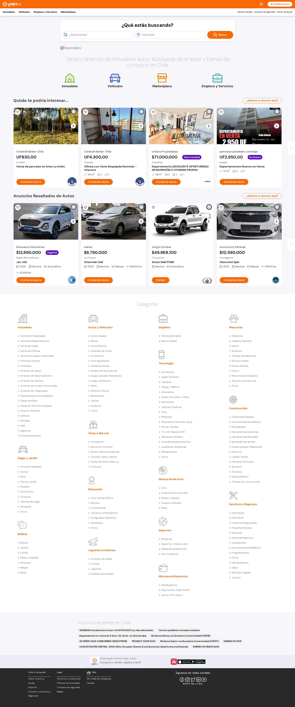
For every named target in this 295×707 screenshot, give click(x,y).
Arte (163, 488)
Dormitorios (27, 491)
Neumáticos (97, 395)
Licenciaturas (98, 507)
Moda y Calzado (29, 557)
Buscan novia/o (240, 360)
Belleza (22, 534)
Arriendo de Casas (30, 370)
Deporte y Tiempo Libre (174, 544)
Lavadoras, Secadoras (173, 446)
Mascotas (236, 327)
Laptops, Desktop (171, 407)
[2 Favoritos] (18, 112)
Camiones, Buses (100, 366)
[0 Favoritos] (85, 112)
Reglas (60, 691)
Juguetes (96, 568)
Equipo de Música (101, 380)
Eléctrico (237, 451)
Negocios (25, 430)
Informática (167, 392)
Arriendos (25, 366)
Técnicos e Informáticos (104, 512)
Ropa (23, 572)
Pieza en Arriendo (30, 410)
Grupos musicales (171, 502)
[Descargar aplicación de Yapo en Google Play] (198, 661)
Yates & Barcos (98, 433)
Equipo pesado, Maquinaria (106, 375)
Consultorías (239, 542)
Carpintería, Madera (243, 416)
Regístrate (33, 696)
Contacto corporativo (39, 691)
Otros (23, 511)
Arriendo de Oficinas (31, 380)
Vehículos (24, 12)
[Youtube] (204, 679)
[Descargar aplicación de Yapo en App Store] (184, 661)
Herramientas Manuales (245, 436)
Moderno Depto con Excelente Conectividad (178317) (189, 641)
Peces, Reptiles (240, 366)
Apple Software (170, 377)
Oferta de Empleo (171, 335)
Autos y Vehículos (100, 327)
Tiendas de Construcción (246, 481)
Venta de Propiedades (32, 335)
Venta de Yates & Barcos (105, 461)
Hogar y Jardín (27, 458)
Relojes (24, 567)
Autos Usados (99, 335)
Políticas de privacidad (68, 683)
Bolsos (24, 542)
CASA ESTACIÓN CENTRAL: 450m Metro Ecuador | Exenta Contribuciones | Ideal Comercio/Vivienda (133, 646)
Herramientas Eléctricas (245, 432)
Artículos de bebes (101, 558)
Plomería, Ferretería (242, 461)
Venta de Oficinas (30, 351)
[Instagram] (187, 679)
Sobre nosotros (36, 678)
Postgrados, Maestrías (103, 517)
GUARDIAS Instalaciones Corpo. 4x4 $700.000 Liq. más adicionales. (116, 630)
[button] (73, 125)
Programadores (240, 552)
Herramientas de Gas (243, 441)
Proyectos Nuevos (30, 435)
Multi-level (237, 517)
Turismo (236, 577)
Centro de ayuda (284, 12)
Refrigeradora (169, 451)
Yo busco (96, 466)
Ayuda (31, 683)
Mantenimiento (240, 476)
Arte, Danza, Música (102, 498)
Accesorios (97, 356)
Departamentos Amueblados (36, 395)
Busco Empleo (169, 341)
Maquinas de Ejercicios (174, 548)
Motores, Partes (100, 390)
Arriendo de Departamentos (36, 375)
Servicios (237, 466)
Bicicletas (166, 539)
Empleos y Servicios (45, 12)
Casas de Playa (28, 400)
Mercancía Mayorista (173, 576)
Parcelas (25, 420)
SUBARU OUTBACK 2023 (206, 646)
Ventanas (25, 506)
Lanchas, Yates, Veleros (104, 456)
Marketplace (68, 12)
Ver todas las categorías (99, 678)
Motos (94, 341)
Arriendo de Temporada (33, 390)
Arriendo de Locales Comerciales (38, 385)
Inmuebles (9, 12)
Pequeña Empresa (242, 527)
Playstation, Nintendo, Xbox (176, 422)
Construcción (238, 408)
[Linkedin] (198, 679)
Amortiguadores (100, 360)
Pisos (23, 476)
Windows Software (172, 436)
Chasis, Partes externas (104, 370)
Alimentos (237, 335)
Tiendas (90, 683)
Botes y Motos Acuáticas (105, 451)
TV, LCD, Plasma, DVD (173, 432)
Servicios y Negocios (243, 504)
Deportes (165, 530)
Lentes (24, 552)
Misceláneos (239, 426)
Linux (164, 412)
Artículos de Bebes (30, 466)
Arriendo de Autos (101, 351)
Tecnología (166, 363)
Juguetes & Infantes (102, 550)
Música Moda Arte (171, 479)
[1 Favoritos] (221, 112)
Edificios (25, 415)
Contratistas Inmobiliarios (246, 422)
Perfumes (25, 562)
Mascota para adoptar (245, 375)
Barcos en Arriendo (101, 446)
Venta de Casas (29, 345)
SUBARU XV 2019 (232, 641)
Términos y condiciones (69, 678)
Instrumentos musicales (174, 492)
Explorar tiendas (245, 12)
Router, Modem (170, 426)
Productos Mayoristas (244, 522)
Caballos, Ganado (242, 341)
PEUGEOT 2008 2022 (143, 641)
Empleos (164, 327)
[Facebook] (182, 679)
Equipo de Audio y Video (175, 397)
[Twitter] (193, 679)
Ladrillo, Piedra (240, 456)
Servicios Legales (241, 572)
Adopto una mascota (244, 380)
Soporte (32, 687)
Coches (95, 563)
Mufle (94, 385)
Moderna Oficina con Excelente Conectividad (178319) (180, 635)
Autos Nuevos (99, 345)
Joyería (24, 547)
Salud (235, 567)
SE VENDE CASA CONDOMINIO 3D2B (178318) (103, 641)
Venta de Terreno (30, 360)
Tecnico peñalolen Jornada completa (179, 630)
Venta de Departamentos (34, 341)
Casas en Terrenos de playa (36, 405)
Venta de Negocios (242, 537)
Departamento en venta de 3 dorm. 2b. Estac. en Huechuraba (112, 635)
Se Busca (96, 405)
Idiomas (95, 502)
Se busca (25, 496)
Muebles (25, 486)
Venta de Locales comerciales (37, 356)
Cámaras (166, 382)
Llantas (95, 400)
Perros (235, 370)
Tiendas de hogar (30, 501)
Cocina (24, 471)
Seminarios (97, 522)
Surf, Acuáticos (169, 554)
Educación (95, 489)
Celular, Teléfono (170, 387)
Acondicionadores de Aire (176, 441)
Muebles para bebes (102, 573)
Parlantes (166, 416)
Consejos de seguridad (264, 12)
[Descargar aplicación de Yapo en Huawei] (173, 661)
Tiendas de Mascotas (244, 356)
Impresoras (167, 402)
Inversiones (238, 512)
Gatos (235, 345)
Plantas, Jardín (28, 481)
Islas (22, 425)
